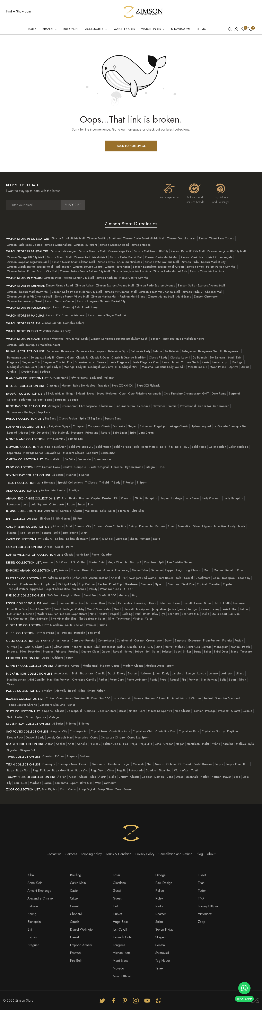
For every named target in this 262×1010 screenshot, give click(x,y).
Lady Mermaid (122, 698)
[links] (102, 1000)
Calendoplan (217, 447)
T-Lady (115, 482)
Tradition (103, 385)
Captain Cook (51, 467)
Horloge (176, 498)
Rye (163, 614)
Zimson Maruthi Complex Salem (63, 323)
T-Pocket (128, 482)
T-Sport (142, 482)
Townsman (123, 619)
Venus (71, 705)
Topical (202, 584)
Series (128, 651)
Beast (77, 595)
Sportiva (40, 717)
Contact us (54, 854)
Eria (69, 362)
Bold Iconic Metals (145, 447)
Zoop (201, 921)
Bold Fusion (103, 447)
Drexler (107, 498)
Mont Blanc (120, 960)
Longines (119, 945)
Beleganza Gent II (210, 351)
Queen (106, 651)
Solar (111, 511)
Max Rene (91, 511)
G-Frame (48, 633)
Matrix (169, 647)
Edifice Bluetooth (77, 539)
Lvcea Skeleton (107, 393)
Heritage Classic (177, 426)
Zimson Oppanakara (58, 245)
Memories (81, 737)
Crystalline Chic (143, 731)
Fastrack (12, 584)
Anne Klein (34, 882)
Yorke (148, 619)
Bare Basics (165, 578)
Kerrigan (192, 609)
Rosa (240, 570)
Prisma (102, 625)
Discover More (106, 711)
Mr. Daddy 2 (133, 562)
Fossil (116, 875)
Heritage (49, 482)
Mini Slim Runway (58, 679)
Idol (97, 647)
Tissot (202, 875)
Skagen (160, 937)
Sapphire (92, 453)
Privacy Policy (144, 854)
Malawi (48, 691)
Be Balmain (172, 351)
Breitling (75, 875)
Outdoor (121, 539)
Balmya (158, 351)
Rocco (71, 504)
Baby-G (48, 539)
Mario (207, 570)
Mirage (206, 647)
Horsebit (79, 633)
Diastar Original (98, 467)
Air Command (59, 378)
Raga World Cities (102, 770)
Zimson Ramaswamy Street (24, 301)
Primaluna (91, 433)
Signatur (12, 750)
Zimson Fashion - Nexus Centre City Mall (122, 278)
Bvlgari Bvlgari (75, 393)
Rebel (72, 691)
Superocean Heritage (21, 412)
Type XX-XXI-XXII (123, 385)
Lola (25, 504)
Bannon (64, 603)
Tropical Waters (17, 589)
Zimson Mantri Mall (59, 257)
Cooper (147, 777)
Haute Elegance (118, 362)
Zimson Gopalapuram (181, 238)
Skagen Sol (27, 750)
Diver (85, 570)
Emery (121, 673)
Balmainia (67, 351)
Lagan (126, 764)
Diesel (74, 937)
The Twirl (94, 633)
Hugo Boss (120, 921)
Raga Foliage (41, 770)
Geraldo (126, 498)
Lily (9, 783)
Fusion (239, 640)
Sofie (223, 679)
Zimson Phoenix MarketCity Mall (28, 292)
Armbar (48, 562)
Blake (112, 777)
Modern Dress (155, 666)
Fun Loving (122, 570)
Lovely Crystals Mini (59, 737)
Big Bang (50, 418)
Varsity (93, 589)
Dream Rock (15, 737)
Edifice (59, 539)
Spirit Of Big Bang (90, 418)
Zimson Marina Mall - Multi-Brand (169, 296)
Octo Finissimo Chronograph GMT (186, 393)
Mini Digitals (50, 789)
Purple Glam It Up (237, 764)
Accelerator (62, 673)
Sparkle (151, 770)
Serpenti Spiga (42, 400)
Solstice (166, 651)
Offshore (57, 658)
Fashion (85, 756)
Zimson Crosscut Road (114, 245)
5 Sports (47, 711)
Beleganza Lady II (42, 357)
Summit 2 (59, 439)
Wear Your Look (110, 589)
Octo (122, 393)
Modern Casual (110, 666)
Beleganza (189, 351)
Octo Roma (218, 393)
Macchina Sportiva (160, 711)
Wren (10, 684)
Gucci (117, 890)
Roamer (160, 914)
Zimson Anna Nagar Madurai (107, 315)
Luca (24, 783)
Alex (93, 777)
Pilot (23, 651)
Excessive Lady (84, 362)
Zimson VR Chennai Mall (120, 292)
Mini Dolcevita (40, 433)
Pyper (163, 679)
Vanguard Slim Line (52, 705)
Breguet (32, 945)
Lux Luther (14, 614)
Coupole (80, 467)
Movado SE (53, 453)
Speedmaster (102, 459)
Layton (201, 673)
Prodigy (73, 651)
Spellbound (70, 533)
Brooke (84, 498)
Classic (77, 511)
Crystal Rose (99, 731)
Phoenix (12, 651)
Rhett (146, 614)
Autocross (49, 603)
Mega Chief (115, 562)
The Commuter (17, 619)
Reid (138, 614)
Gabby (79, 609)
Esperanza (14, 453)
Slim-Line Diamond (227, 698)
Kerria (205, 362)
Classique (52, 385)
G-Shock (107, 539)
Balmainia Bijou (118, 351)
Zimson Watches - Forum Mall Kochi (65, 339)
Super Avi (204, 406)
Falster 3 (95, 744)
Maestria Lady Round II (170, 367)
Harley (204, 777)
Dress (122, 711)
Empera (72, 756)
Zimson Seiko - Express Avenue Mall (201, 285)
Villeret (109, 378)
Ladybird (96, 378)
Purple (219, 764)
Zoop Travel (123, 789)
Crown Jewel (154, 640)
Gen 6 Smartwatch (99, 609)
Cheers (79, 526)
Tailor (207, 651)
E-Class (59, 756)
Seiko (159, 921)
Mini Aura (193, 647)
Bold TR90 (182, 447)
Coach (59, 547)
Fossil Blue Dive (17, 609)
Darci (111, 673)
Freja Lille (145, 744)
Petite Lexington (137, 679)
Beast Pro (90, 595)
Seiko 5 (247, 711)
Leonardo (13, 504)
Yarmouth (110, 783)
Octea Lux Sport (138, 737)
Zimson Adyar (84, 285)
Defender (165, 603)
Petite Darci (117, 679)
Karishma (114, 764)
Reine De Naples (84, 385)
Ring (134, 595)
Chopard (76, 914)
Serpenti (234, 393)
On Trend (184, 764)
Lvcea (91, 393)
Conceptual (74, 711)
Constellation (53, 459)
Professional (188, 406)
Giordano (56, 625)
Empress (180, 640)
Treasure (246, 651)
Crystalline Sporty (213, 731)
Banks (73, 498)
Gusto (46, 658)
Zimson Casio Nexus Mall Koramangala (207, 257)
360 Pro (52, 595)
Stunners (146, 584)
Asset (65, 640)
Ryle (251, 744)
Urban (101, 691)
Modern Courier (47, 614)
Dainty (133, 526)
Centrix (67, 467)
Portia (153, 679)
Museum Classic (73, 453)
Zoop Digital (87, 789)
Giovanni (157, 570)
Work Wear (181, 770)
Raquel (114, 614)
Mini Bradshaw (16, 679)
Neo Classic (182, 711)
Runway (194, 679)
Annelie (82, 744)
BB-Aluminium (55, 393)
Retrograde (136, 770)
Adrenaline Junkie (59, 578)
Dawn (168, 640)
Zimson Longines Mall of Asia (131, 271)
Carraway (140, 603)
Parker (103, 679)
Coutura (89, 711)
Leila (237, 777)
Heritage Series (33, 453)
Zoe (90, 504)
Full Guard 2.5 (65, 562)
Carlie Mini (125, 603)
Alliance (58, 526)
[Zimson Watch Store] (143, 11)
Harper (164, 498)
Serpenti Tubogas (66, 400)
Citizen (74, 898)
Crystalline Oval (165, 731)
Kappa (169, 570)
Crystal (75, 666)
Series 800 (108, 453)
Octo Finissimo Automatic (144, 393)
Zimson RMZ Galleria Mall (162, 262)
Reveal (117, 651)
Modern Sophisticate (73, 614)
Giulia (138, 498)
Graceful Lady (35, 737)
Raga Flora (23, 770)
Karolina (228, 744)
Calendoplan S (238, 447)
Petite (95, 554)
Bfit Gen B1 (47, 518)
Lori (16, 783)
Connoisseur (106, 640)
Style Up (160, 584)
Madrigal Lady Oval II (102, 367)
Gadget (37, 647)
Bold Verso (199, 447)
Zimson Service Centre (88, 267)
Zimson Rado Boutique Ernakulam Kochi (33, 345)
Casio (74, 890)
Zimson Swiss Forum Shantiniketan (119, 262)
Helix (116, 906)
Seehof (208, 698)
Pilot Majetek (60, 433)
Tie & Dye (187, 584)
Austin (102, 777)
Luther (244, 609)
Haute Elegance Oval (145, 362)
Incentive (220, 526)
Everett (187, 603)
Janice (172, 609)
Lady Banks (192, 498)
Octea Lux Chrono (113, 737)
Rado (159, 906)
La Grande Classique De (229, 426)
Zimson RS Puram (85, 245)
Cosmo (139, 640)
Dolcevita (119, 426)
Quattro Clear (90, 651)
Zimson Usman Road (59, 285)
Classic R (82, 357)
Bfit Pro (77, 518)
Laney (215, 609)
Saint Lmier (120, 433)
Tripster (228, 584)
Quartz (235, 711)
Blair (75, 673)
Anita (71, 744)
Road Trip (115, 584)
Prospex (223, 711)
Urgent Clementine (57, 589)
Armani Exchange (39, 890)
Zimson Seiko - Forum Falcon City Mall (32, 271)
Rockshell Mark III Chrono (184, 698)
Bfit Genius (63, 518)
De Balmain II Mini (222, 357)
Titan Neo (165, 770)
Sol (147, 651)
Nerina (235, 647)
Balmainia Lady (140, 351)
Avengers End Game (142, 578)
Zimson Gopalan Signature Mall (28, 262)
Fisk (125, 744)
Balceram (52, 351)
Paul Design (163, 882)
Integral (151, 467)
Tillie (110, 619)
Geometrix (99, 764)
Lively (232, 526)
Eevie (176, 603)
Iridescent (108, 647)
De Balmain (200, 357)
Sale (103, 511)
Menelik (60, 691)
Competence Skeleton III (72, 698)
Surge (197, 651)
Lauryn (190, 673)
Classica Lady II (180, 357)
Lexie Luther (229, 609)
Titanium (123, 511)
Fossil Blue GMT (40, 609)
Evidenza (146, 426)
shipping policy (91, 854)
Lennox (213, 673)
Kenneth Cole (122, 937)
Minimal (12, 533)
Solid (56, 533)
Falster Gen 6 (112, 744)
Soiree (138, 651)
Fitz (116, 498)
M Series (57, 475)
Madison (35, 783)
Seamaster (84, 459)
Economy (244, 578)
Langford (178, 673)
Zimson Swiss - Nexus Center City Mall (69, 278)
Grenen (168, 744)
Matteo (218, 570)
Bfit (29, 929)
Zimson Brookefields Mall (68, 238)
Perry (69, 547)
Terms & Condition (118, 854)
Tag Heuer (162, 960)
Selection (33, 533)
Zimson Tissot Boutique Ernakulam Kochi (177, 339)
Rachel (48, 783)
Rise (22, 533)
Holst (205, 744)
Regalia (121, 770)
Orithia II (12, 372)
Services (71, 854)
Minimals (138, 764)
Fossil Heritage (63, 609)
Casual (188, 578)
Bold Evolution (56, 447)
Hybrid (215, 744)
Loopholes (48, 584)
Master (23, 433)
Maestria (147, 367)
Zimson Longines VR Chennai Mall (29, 296)
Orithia (245, 367)
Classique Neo (67, 764)
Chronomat (69, 406)
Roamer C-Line (155, 698)
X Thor (127, 589)
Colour (98, 526)
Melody (180, 647)
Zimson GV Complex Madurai (65, 315)
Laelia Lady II (220, 362)
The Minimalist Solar (91, 619)
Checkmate (202, 578)
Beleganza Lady (17, 357)
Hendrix (76, 647)
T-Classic (91, 482)
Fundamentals (29, 584)
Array (56, 640)
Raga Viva (81, 770)
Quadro (106, 554)
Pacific (246, 647)
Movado (118, 968)
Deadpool (229, 578)
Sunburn (173, 584)
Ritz (184, 679)
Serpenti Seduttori (19, 400)
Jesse (181, 609)
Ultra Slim (137, 511)
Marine (66, 385)
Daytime (232, 731)
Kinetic (133, 711)
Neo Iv (159, 764)
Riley (155, 614)
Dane (169, 777)
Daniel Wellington (82, 929)
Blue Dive (77, 603)
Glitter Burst (61, 647)
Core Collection (115, 526)
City (88, 526)
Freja (133, 744)
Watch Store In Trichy (57, 331)
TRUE (161, 467)
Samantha (61, 783)
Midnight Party (67, 584)
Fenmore (239, 603)
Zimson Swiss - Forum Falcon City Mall (211, 267)
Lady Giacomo (211, 498)
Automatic (51, 511)
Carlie (111, 603)
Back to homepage (131, 146)
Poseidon (34, 651)
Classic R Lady (158, 357)
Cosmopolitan (79, 731)
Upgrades (36, 589)
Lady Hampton (233, 498)
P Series (71, 475)
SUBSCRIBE (73, 205)
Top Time (43, 412)
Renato (230, 570)
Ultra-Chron (146, 433)
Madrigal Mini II (129, 367)
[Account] (236, 29)
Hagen (180, 744)
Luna (159, 647)
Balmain (32, 906)
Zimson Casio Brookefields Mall (144, 238)
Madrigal (237, 362)
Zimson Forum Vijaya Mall (71, 296)
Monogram (221, 647)
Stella (205, 614)
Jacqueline (159, 609)
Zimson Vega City (119, 251)
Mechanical (58, 490)
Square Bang (113, 418)
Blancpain (34, 921)
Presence (77, 433)
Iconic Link (82, 554)
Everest (132, 673)
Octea (94, 737)
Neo (149, 764)
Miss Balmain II (197, 367)
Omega (160, 875)
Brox (102, 603)
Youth (156, 539)
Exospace (143, 406)
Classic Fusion (68, 418)
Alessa (83, 777)
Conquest (79, 426)
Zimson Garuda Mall (92, 251)
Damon (159, 777)
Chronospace (88, 406)
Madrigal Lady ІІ (50, 367)
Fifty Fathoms (79, 378)
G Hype (12, 647)
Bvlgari (32, 937)
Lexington (227, 673)
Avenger (53, 406)
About (211, 854)
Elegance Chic (31, 362)
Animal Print (118, 578)
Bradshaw (86, 673)
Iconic (166, 362)
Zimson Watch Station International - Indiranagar (39, 267)
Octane (171, 764)
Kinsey (205, 609)
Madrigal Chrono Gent (22, 367)
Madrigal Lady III (75, 367)
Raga (10, 770)
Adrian (62, 777)
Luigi (179, 570)
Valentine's (79, 589)
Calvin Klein (78, 882)
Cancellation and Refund (175, 854)
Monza (138, 698)
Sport (170, 666)
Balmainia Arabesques (91, 351)
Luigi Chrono (192, 570)
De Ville (70, 459)
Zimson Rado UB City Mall (188, 251)
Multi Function (74, 625)
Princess (60, 651)
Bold (69, 526)
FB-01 (217, 603)
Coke (216, 578)
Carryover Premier (83, 640)
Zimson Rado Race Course (24, 245)
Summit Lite (75, 439)
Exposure (194, 640)
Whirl (84, 533)
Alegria (55, 731)
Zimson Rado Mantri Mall (90, 257)
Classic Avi (106, 406)
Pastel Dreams (202, 764)
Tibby (242, 679)
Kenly (165, 673)
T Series (84, 475)
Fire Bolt (75, 960)
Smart (81, 504)
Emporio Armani (102, 570)
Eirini (239, 357)
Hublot (117, 914)
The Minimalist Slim (63, 619)
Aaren (49, 744)
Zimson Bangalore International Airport (158, 267)
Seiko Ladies (15, 717)
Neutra (102, 614)
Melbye (241, 744)
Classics (47, 756)
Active (45, 490)
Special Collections (70, 482)
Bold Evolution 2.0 (81, 447)
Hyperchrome (134, 467)
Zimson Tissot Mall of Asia (207, 271)
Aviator (63, 570)
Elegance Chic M (54, 362)
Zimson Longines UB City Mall (226, 251)
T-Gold (104, 482)
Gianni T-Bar (140, 570)
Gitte (158, 744)
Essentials (191, 777)
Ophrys (233, 367)
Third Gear (221, 651)
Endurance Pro (125, 406)
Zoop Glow (105, 789)
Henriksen (193, 744)
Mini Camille (36, 679)
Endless (160, 526)
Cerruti (74, 906)
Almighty (66, 595)
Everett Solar (202, 603)
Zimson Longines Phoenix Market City (101, 301)
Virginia (138, 619)
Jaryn (156, 673)
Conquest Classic (99, 426)
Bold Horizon (122, 447)
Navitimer (158, 406)
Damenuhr (146, 526)
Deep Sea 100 (100, 698)
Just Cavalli (120, 929)
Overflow (150, 562)
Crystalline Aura (119, 731)
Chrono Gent (65, 357)
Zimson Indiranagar (63, 251)
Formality (184, 526)
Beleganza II (232, 351)
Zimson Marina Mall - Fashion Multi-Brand (118, 296)
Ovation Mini (29, 372)
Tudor (202, 890)
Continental (124, 640)
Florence (117, 467)
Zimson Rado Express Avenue (155, 285)
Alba (30, 875)
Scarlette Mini (190, 614)
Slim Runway (209, 679)
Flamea (101, 362)
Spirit (133, 433)
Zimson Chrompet (206, 296)
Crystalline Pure (189, 731)
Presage (210, 711)
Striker (187, 651)
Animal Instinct (98, 578)
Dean (152, 603)
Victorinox (205, 914)
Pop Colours (87, 584)
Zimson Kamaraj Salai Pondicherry (75, 307)
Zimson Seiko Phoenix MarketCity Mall (77, 292)
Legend (12, 433)
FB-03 (226, 603)
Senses (46, 533)
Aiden (73, 777)
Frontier (227, 640)
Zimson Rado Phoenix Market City (203, 262)
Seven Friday (164, 929)
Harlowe (145, 673)
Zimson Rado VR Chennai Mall (202, 292)
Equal (171, 526)
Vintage (145, 539)
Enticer (95, 539)
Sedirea (45, 372)
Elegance (13, 362)
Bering (31, 914)
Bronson (91, 603)
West (98, 783)
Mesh (241, 526)
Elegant (132, 426)
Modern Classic (133, 666)
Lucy (150, 647)
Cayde (95, 498)
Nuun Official (122, 976)
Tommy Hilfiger (208, 906)
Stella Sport (219, 614)
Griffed (81, 562)
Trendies (214, 584)
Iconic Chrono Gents (185, 362)
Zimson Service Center (59, 301)
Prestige (74, 490)
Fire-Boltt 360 (107, 595)
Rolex (159, 898)
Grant (117, 609)
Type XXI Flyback (148, 385)
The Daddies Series (179, 562)
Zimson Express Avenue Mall (115, 285)
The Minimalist (38, 619)
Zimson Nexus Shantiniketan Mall (73, 262)
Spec (177, 651)
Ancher (60, 744)
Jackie (121, 647)
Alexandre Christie (40, 898)
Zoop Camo (68, 789)
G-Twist (25, 647)
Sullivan (234, 614)
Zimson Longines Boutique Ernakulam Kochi (119, 339)
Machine (28, 614)
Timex (159, 968)
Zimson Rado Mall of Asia (170, 271)
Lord (142, 711)
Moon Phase (218, 367)
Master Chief (97, 562)
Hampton (151, 498)
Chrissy (123, 777)
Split (161, 562)
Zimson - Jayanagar (117, 267)
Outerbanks (56, 504)
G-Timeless (64, 633)
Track (234, 651)
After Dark (80, 578)
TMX (201, 898)
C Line (50, 698)
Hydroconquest (201, 426)
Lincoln (132, 647)
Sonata (160, 945)
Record (105, 433)
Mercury (124, 595)
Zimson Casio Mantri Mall (161, 257)
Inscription (143, 609)
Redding (127, 614)
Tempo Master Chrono (22, 705)
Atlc (64, 498)
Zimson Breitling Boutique (104, 238)
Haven (227, 777)
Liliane (240, 673)
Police (159, 890)
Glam (196, 526)
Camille (100, 673)
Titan (201, 882)
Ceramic (65, 511)
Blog (199, 854)
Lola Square (39, 504)
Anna (46, 640)
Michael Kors (122, 952)
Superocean (221, 406)
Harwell (129, 609)
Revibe (102, 584)
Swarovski (162, 952)
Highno (207, 526)
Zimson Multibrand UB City (150, 251)
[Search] (230, 29)
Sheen (134, 539)
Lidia (246, 777)
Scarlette (173, 614)
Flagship (159, 426)
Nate (93, 614)
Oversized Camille (84, 679)
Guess (117, 898)
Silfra (81, 691)
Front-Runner (211, 640)
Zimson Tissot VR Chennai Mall (159, 292)
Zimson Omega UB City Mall (25, 257)
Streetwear (131, 584)
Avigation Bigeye (59, 426)
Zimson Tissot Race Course (216, 238)
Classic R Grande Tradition (128, 357)
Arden (48, 547)
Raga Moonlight (62, 770)
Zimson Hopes (140, 245)
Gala (48, 647)
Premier (172, 406)
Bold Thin (166, 447)
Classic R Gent (99, 357)
